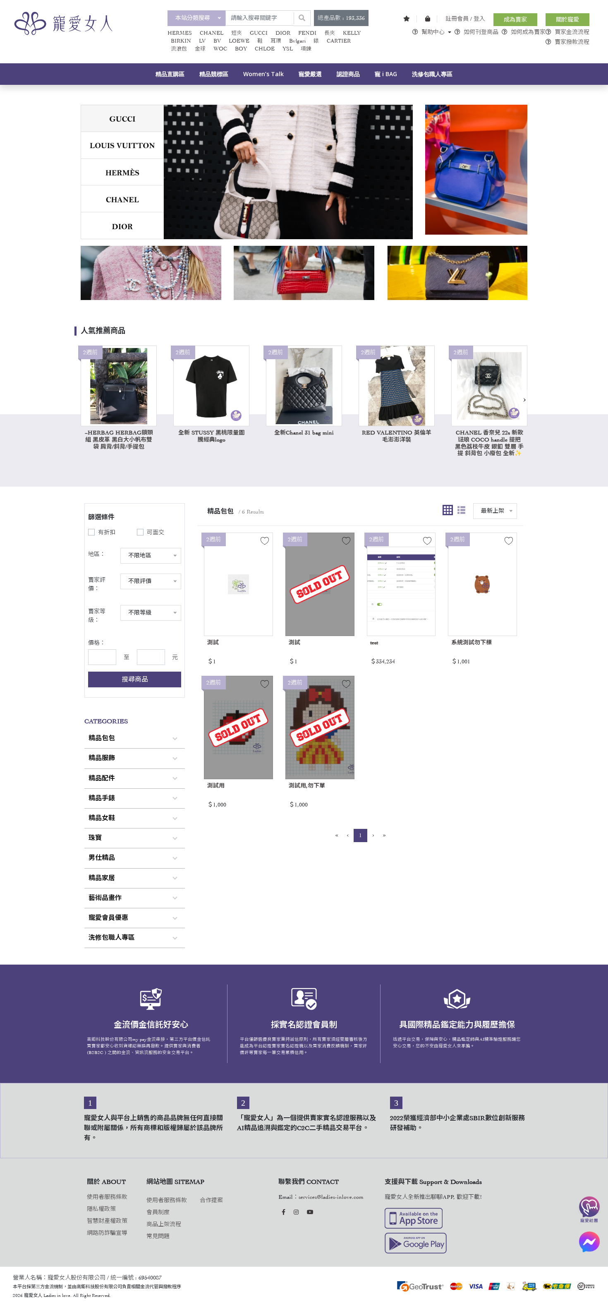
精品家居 (102, 878)
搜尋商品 (135, 679)
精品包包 (102, 738)
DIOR (282, 33)
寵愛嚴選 (310, 74)
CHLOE (265, 49)
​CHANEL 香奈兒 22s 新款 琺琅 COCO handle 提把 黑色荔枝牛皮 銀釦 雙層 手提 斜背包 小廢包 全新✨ (489, 443)
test (374, 642)
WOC (220, 49)
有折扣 (106, 532)
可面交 (155, 532)
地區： (96, 554)
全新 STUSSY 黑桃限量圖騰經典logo (211, 436)
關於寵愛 (567, 19)
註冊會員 (457, 18)
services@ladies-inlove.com (331, 1196)
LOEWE (239, 41)
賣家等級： (96, 616)
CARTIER (339, 41)
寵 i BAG (386, 74)
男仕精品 (102, 858)
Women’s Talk (263, 74)
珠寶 (95, 838)
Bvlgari (297, 41)
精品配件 (102, 778)
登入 (479, 18)
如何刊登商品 (481, 32)
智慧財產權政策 (107, 1220)
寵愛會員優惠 (108, 918)
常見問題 (158, 1236)
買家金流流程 (572, 32)
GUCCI (259, 33)
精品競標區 (213, 74)
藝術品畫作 (105, 898)
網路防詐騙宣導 (107, 1232)
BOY (241, 49)
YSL (287, 49)
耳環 (275, 41)
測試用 (216, 785)
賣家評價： (96, 584)
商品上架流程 (163, 1224)
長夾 (329, 33)
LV (202, 41)
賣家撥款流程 (572, 42)
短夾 (236, 33)
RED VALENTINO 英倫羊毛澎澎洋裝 (396, 436)
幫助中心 (433, 32)
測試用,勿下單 (307, 785)
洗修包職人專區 (432, 74)
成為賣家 (515, 19)
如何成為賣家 (528, 32)
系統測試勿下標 (471, 642)
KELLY (352, 33)
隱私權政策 (101, 1208)
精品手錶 (102, 798)
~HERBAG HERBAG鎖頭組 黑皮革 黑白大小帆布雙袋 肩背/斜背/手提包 (119, 439)
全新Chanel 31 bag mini (304, 432)
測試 (213, 642)
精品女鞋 (102, 818)
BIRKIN (181, 41)
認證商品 (348, 74)
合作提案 (211, 1200)
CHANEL (211, 33)
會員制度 (158, 1212)
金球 (200, 49)
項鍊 (306, 49)
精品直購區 (170, 74)
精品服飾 (102, 758)
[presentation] (524, 399)
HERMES (180, 33)
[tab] (122, 118)
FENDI (307, 33)
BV (217, 41)
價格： (96, 642)
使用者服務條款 (107, 1196)
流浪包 (179, 49)
